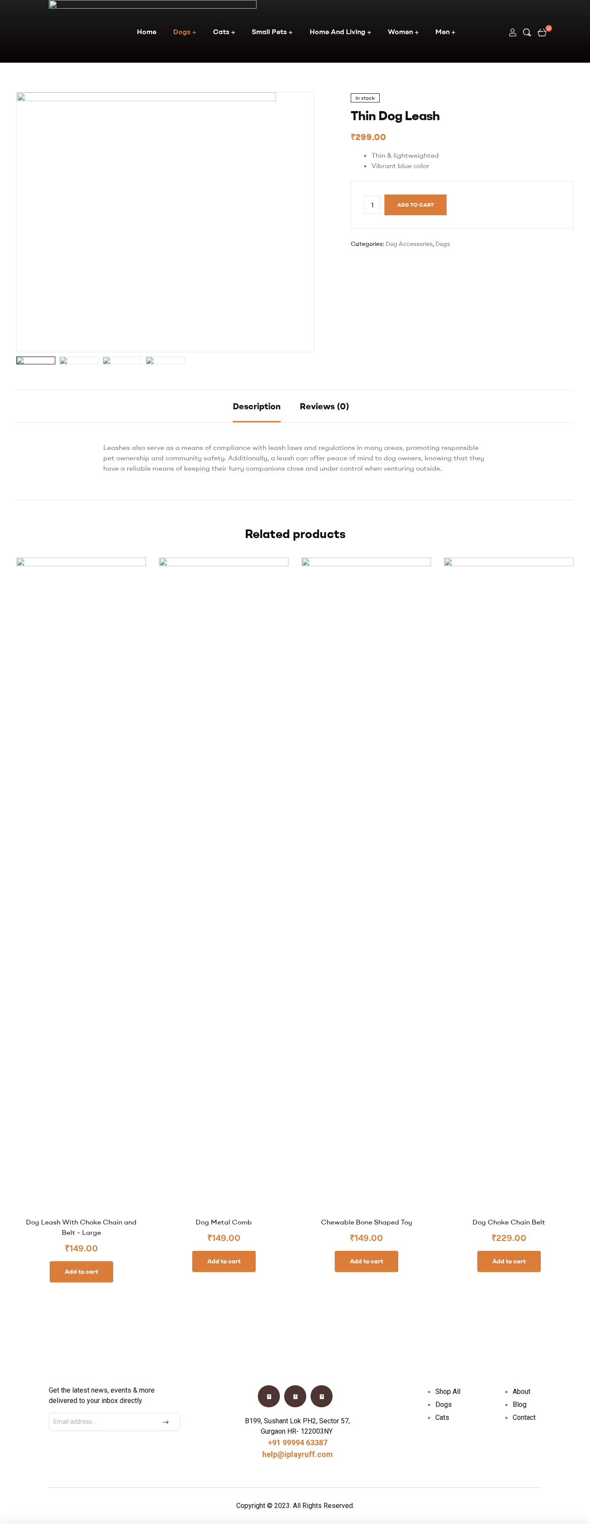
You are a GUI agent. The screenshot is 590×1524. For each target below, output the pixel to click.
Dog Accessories (409, 244)
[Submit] (167, 1422)
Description (257, 406)
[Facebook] (269, 1396)
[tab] (257, 406)
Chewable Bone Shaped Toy (366, 1222)
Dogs (181, 31)
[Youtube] (295, 1396)
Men (442, 31)
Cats (221, 31)
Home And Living (337, 31)
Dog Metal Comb (224, 1222)
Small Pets (269, 31)
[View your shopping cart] (542, 31)
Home (146, 31)
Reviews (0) (324, 406)
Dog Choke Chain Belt (509, 1222)
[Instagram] (322, 1396)
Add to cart (415, 204)
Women (400, 31)
